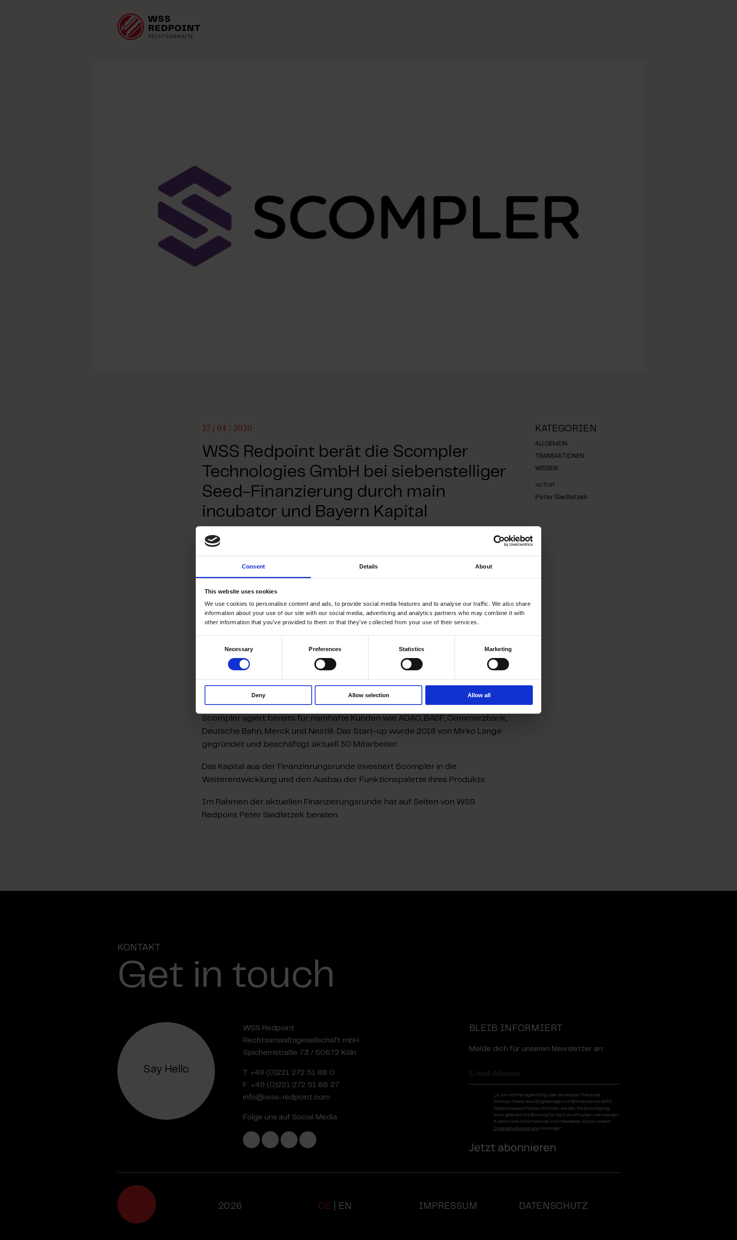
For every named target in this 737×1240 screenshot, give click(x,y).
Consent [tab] (253, 566)
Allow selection (368, 695)
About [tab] (483, 566)
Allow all (479, 695)
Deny (258, 695)
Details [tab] (368, 566)
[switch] (325, 664)
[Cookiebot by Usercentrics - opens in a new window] (499, 541)
